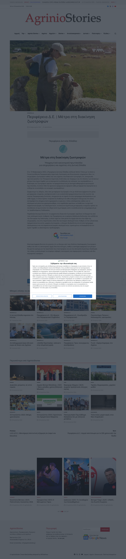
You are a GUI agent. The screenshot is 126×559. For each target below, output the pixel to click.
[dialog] (63, 279)
